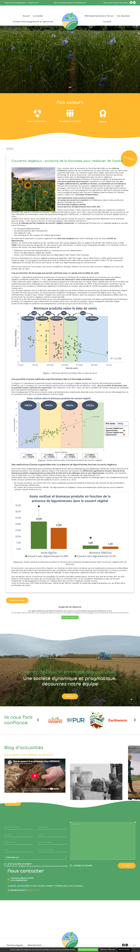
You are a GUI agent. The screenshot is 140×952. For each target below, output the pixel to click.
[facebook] (131, 3)
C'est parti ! (126, 865)
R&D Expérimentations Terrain (99, 16)
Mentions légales (15, 945)
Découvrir (70, 696)
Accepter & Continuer (88, 950)
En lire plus (13, 823)
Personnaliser (124, 950)
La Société (38, 16)
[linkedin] (134, 3)
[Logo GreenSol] (70, 940)
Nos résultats (123, 16)
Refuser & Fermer (108, 950)
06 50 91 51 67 (33, 3)
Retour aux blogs (17, 600)
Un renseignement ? (23, 890)
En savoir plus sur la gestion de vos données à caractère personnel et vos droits (36, 866)
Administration (35, 945)
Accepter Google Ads (70, 617)
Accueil (26, 16)
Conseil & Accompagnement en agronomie (33, 22)
